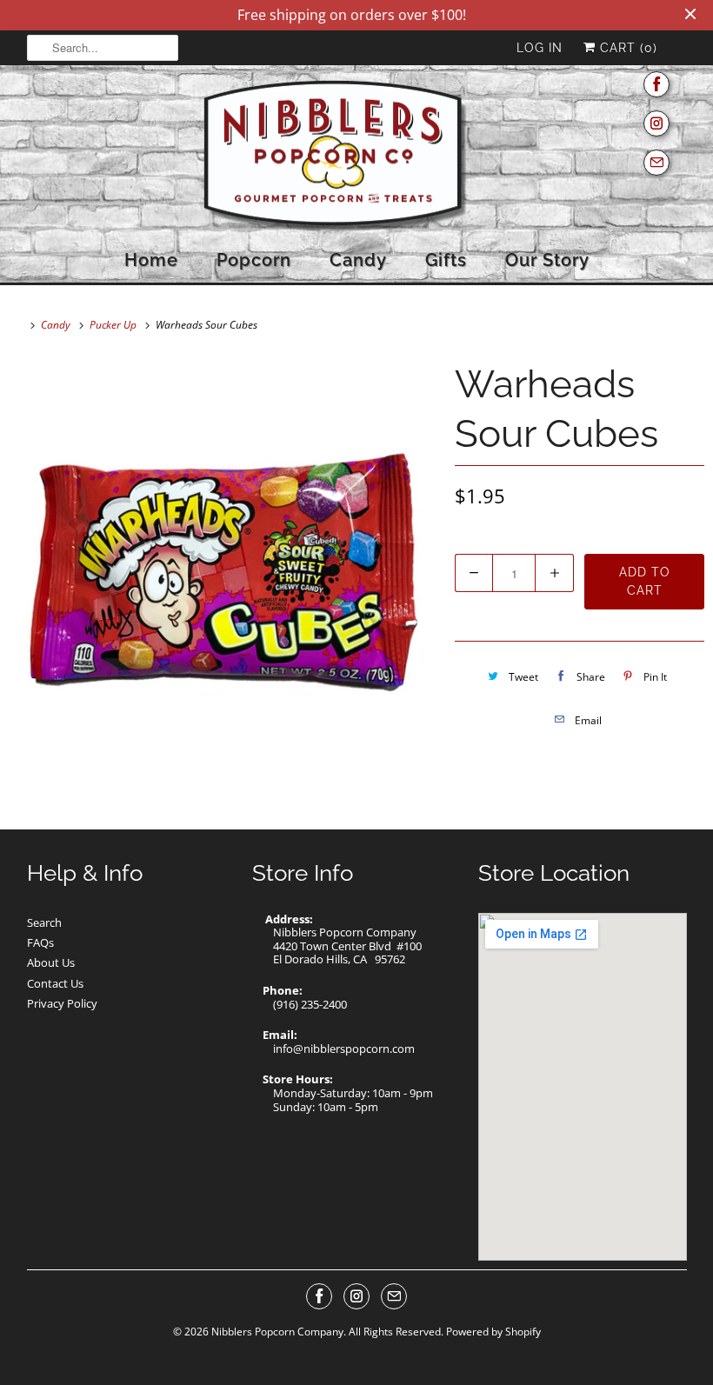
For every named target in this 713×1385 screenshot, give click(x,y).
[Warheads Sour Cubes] (223, 569)
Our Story (547, 260)
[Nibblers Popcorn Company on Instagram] (656, 123)
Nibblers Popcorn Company (277, 1331)
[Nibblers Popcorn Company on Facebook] (656, 84)
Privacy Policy (62, 1003)
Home (151, 260)
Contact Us (55, 983)
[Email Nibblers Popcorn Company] (656, 163)
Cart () (626, 48)
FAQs (40, 942)
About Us (51, 962)
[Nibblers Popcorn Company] (357, 157)
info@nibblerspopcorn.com (344, 1048)
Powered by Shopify (493, 1331)
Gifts (446, 260)
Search (44, 922)
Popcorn (254, 260)
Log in (539, 48)
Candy (358, 260)
